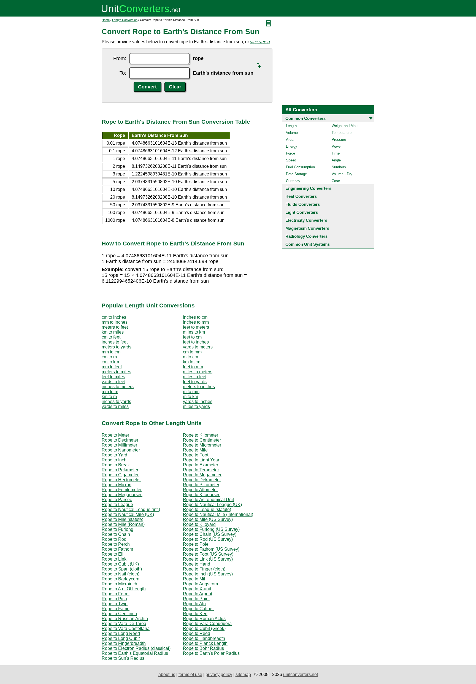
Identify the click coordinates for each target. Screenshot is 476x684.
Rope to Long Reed (121, 633)
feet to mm (193, 366)
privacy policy (218, 674)
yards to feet (113, 381)
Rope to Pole (196, 544)
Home (106, 19)
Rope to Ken (195, 613)
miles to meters (197, 371)
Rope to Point (196, 598)
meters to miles (116, 371)
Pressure (339, 139)
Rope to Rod (114, 539)
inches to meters (118, 386)
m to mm (191, 391)
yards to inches (197, 401)
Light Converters (301, 212)
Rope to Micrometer (202, 445)
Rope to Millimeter (119, 445)
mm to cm (111, 352)
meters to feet (115, 327)
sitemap (243, 674)
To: (123, 73)
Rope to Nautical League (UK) (212, 504)
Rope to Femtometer (122, 489)
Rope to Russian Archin (125, 618)
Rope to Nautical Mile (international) (218, 514)
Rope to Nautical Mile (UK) (128, 514)
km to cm (191, 361)
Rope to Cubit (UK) (120, 564)
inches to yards (116, 401)
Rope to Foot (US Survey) (208, 554)
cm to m (109, 357)
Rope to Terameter (201, 469)
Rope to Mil (194, 579)
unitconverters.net (300, 674)
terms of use (190, 674)
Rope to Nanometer (121, 450)
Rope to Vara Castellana (126, 628)
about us (166, 674)
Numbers (339, 167)
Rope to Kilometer (200, 435)
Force (290, 153)
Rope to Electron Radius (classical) (136, 648)
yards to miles (115, 406)
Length (291, 126)
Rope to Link (114, 559)
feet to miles (113, 376)
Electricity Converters (306, 220)
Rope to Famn (115, 608)
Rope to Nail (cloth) (120, 574)
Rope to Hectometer (121, 479)
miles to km (194, 332)
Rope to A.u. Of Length (124, 588)
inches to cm (195, 317)
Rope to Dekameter (202, 479)
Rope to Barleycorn (120, 579)
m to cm (190, 357)
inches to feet (115, 342)
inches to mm (196, 322)
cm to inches (114, 317)
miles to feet (194, 376)
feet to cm (192, 337)
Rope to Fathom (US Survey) (211, 549)
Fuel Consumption (300, 167)
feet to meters (196, 327)
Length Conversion (124, 19)
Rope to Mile (195, 450)
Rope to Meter (115, 435)
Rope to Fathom (117, 549)
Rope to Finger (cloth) (204, 569)
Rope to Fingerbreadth (124, 643)
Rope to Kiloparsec (201, 494)
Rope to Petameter (120, 469)
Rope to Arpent (197, 593)
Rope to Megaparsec (122, 494)
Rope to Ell (112, 554)
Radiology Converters (306, 236)
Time (336, 153)
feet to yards (195, 381)
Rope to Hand (196, 564)
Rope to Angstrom (200, 584)
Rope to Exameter (200, 465)
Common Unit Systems (307, 244)
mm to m (110, 391)
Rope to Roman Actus (204, 618)
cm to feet (111, 337)
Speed (291, 160)
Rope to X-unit (197, 588)
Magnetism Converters (307, 228)
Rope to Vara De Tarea (124, 623)
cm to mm (192, 352)
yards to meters (198, 347)
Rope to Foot (195, 455)
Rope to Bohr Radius (203, 648)
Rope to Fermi (115, 593)
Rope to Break (116, 465)
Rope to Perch (116, 544)
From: (119, 58)
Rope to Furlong (117, 529)
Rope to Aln (194, 603)
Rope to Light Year (201, 460)
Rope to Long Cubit (121, 638)
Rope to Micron (116, 484)
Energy (291, 146)
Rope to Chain (116, 534)
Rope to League (117, 504)
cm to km (110, 361)
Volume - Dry (342, 174)
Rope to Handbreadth (204, 638)
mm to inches (115, 322)
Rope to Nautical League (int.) (131, 509)
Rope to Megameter (202, 474)
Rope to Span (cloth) (122, 569)
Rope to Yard (114, 455)
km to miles (113, 332)
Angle (336, 160)
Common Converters (305, 118)
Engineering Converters (308, 188)
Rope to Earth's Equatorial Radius (135, 653)
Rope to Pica (114, 598)
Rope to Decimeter (120, 440)
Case (336, 181)
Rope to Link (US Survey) (208, 559)
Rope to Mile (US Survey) (208, 519)
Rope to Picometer (201, 484)
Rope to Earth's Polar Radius (211, 653)
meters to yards (116, 347)
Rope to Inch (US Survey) (208, 574)
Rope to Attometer (200, 489)
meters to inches (199, 386)
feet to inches (196, 342)
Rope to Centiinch (119, 613)
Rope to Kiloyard (199, 524)
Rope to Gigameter (120, 474)
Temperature (341, 133)
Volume (292, 133)
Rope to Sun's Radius (123, 658)
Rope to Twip (115, 603)
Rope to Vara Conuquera (207, 623)
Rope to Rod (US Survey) (208, 539)
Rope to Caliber (198, 608)
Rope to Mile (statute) (122, 519)
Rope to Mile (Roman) (123, 524)
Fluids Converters (302, 204)
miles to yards (196, 406)
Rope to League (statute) (207, 509)
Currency (293, 181)
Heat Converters (301, 196)
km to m (109, 396)
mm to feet (112, 366)
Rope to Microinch (119, 584)
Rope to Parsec (117, 499)
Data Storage (296, 174)
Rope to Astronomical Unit (208, 499)
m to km (190, 396)
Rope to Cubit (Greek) (204, 628)
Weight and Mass (345, 126)
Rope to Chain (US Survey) (209, 534)
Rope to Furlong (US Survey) (211, 529)
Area (289, 139)
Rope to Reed (196, 633)
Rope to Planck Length (205, 643)
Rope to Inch (114, 460)
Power (337, 146)
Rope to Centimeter (202, 440)
